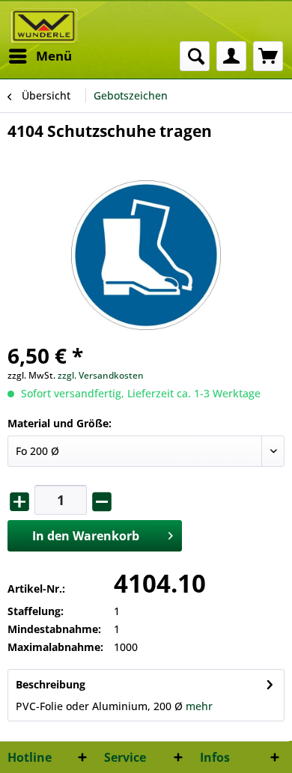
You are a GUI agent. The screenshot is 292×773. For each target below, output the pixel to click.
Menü (54, 55)
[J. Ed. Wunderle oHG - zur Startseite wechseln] (44, 26)
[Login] (231, 56)
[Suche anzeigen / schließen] (195, 56)
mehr (199, 706)
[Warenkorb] (268, 56)
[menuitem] (39, 56)
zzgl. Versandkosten (101, 375)
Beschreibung (50, 684)
